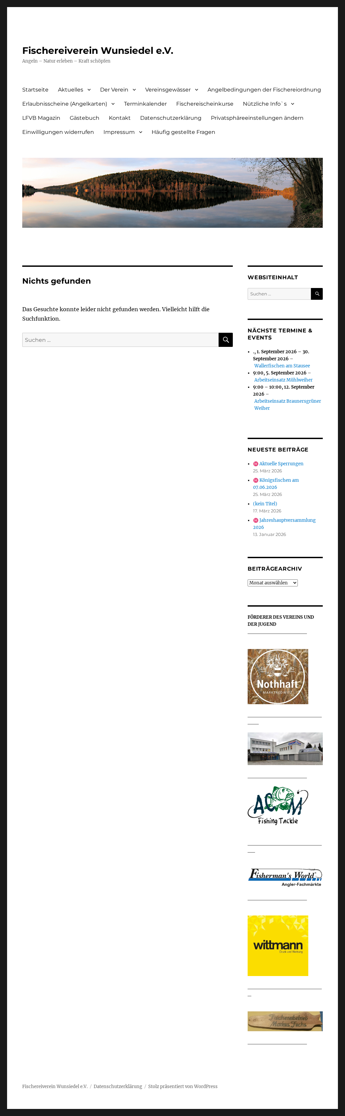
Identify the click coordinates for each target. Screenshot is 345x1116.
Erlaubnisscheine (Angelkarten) (64, 104)
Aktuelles (70, 89)
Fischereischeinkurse (204, 104)
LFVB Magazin (41, 118)
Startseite (35, 89)
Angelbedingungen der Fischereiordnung (264, 89)
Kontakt (120, 118)
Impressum (119, 132)
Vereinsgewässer (168, 89)
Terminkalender (145, 104)
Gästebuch (84, 118)
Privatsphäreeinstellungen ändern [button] (257, 118)
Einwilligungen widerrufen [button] (58, 132)
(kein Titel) (265, 504)
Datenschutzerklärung (170, 118)
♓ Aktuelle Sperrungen (278, 464)
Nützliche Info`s (265, 104)
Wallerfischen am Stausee (282, 366)
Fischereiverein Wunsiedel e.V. (97, 50)
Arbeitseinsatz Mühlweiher (283, 380)
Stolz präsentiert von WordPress (183, 1086)
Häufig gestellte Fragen (183, 132)
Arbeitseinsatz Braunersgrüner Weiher (287, 404)
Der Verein (114, 89)
